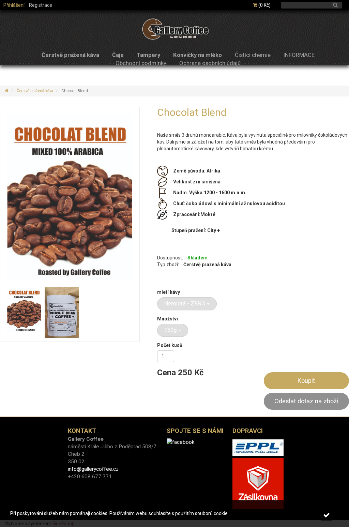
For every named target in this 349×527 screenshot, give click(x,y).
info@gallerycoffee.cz (93, 469)
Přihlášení (14, 5)
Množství (167, 318)
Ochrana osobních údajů (210, 63)
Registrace (40, 5)
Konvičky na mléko (197, 54)
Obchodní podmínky (141, 63)
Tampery (148, 54)
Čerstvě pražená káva (70, 54)
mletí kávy (168, 292)
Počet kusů (169, 345)
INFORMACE (299, 54)
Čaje (118, 54)
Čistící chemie (253, 54)
